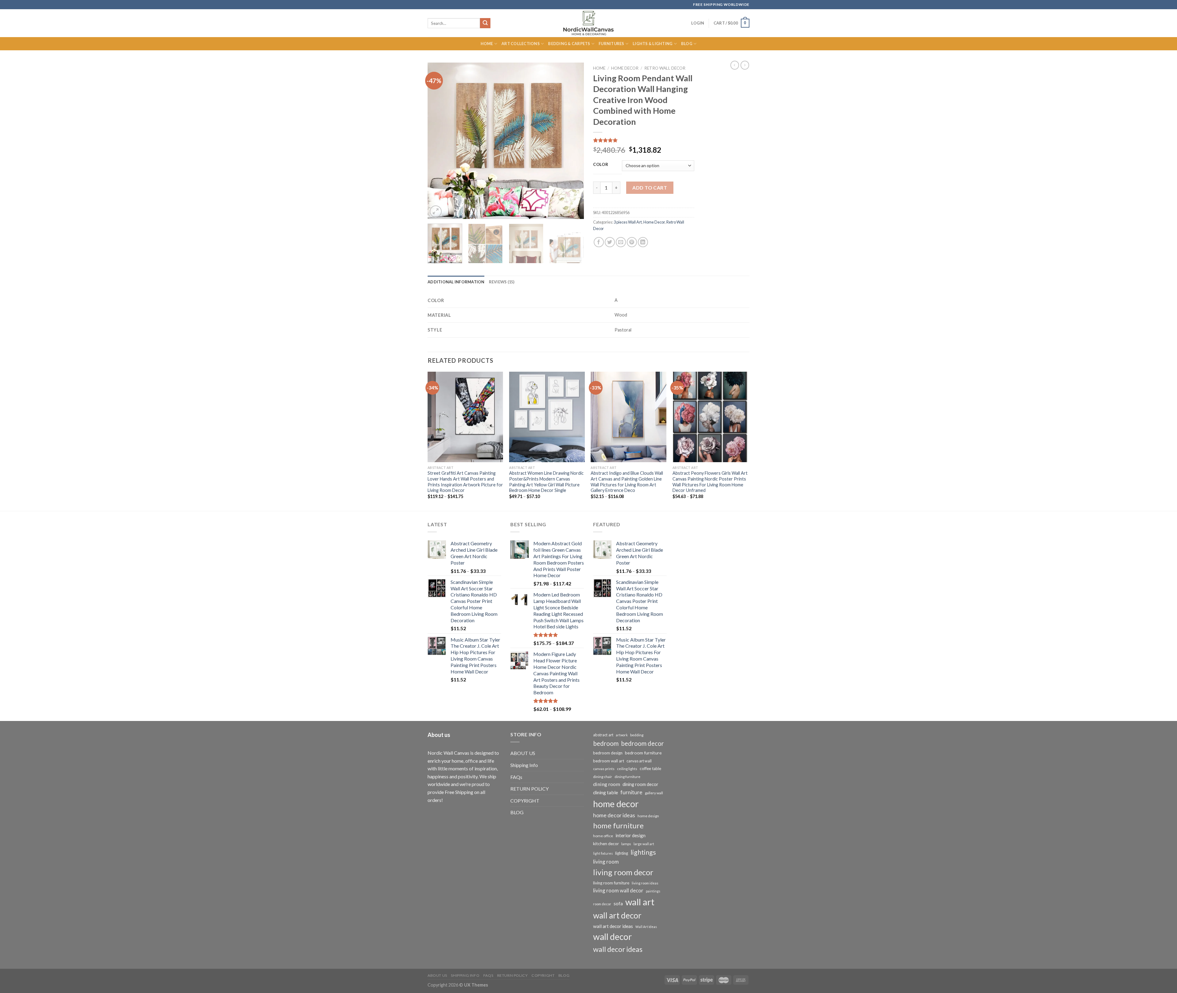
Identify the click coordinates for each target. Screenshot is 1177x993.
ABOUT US (522, 753)
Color (600, 165)
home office (603, 836)
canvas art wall (639, 761)
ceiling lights (627, 769)
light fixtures (603, 853)
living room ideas (645, 883)
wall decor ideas (617, 949)
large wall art (644, 844)
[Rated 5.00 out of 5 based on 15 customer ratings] (643, 140)
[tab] (456, 282)
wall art (639, 901)
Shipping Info (524, 765)
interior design (630, 835)
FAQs (516, 777)
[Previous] (438, 140)
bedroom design (608, 752)
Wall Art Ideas (646, 927)
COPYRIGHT (524, 800)
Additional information (456, 281)
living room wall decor (618, 890)
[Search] (485, 23)
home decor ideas (614, 815)
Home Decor (624, 68)
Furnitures (611, 43)
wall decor (612, 936)
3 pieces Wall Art (628, 222)
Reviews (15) (502, 281)
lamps (626, 844)
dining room (606, 784)
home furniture (618, 825)
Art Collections (520, 43)
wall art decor (617, 915)
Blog (686, 43)
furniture (631, 792)
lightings (643, 852)
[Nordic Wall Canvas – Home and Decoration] (588, 23)
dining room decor (640, 784)
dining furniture (627, 776)
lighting (621, 853)
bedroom (606, 743)
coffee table (650, 768)
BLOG (517, 812)
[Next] (573, 140)
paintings (653, 891)
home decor (616, 803)
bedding (636, 735)
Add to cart (649, 187)
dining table (605, 792)
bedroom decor (642, 743)
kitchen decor (606, 843)
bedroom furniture (643, 752)
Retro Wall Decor (664, 68)
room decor (602, 904)
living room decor (623, 872)
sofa (618, 903)
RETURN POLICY (529, 789)
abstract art (603, 734)
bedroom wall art (608, 760)
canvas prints (604, 769)
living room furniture (611, 882)
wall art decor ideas (613, 926)
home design (648, 816)
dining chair (602, 776)
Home (487, 43)
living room (606, 861)
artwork (622, 735)
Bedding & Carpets (569, 43)
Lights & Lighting (652, 43)
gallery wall (654, 793)
